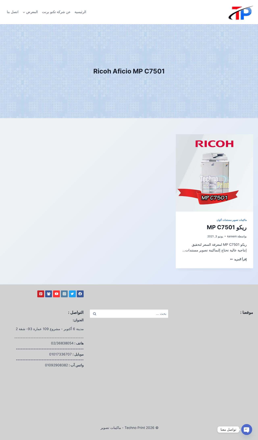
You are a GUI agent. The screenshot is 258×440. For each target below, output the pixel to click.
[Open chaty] (246, 429)
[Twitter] (72, 293)
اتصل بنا (13, 12)
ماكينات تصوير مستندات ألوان (232, 219)
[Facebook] (80, 293)
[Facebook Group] (48, 293)
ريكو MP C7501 (227, 227)
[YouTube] (56, 293)
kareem (232, 236)
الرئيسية (80, 12)
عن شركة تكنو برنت (56, 12)
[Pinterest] (40, 293)
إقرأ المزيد (238, 259)
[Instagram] (64, 293)
